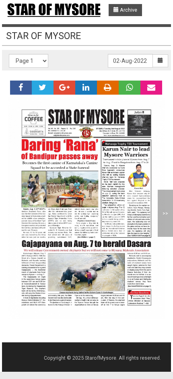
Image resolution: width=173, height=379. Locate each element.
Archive (128, 10)
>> (165, 213)
